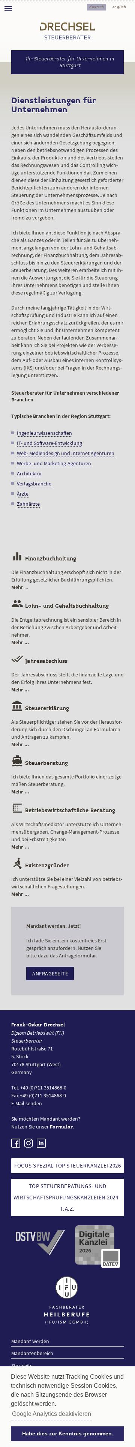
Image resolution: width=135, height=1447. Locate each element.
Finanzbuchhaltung (43, 558)
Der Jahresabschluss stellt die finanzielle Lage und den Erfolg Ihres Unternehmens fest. (67, 682)
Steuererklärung (40, 708)
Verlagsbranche (34, 483)
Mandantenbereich (32, 1353)
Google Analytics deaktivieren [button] (51, 1414)
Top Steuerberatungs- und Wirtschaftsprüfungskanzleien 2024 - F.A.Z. (68, 1197)
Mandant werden (30, 1341)
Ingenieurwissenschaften (44, 433)
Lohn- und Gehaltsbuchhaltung (60, 606)
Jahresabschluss (39, 661)
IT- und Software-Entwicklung (49, 443)
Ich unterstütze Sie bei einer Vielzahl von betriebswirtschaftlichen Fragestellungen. (66, 886)
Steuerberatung (39, 763)
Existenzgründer (40, 865)
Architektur (29, 473)
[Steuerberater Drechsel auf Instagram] (28, 1143)
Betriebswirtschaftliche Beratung (63, 810)
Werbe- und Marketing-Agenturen (54, 463)
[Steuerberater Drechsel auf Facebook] (15, 1143)
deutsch (96, 7)
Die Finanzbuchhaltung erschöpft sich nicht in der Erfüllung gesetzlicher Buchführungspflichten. (66, 580)
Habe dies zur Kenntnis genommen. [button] (67, 1433)
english (119, 7)
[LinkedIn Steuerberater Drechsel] (41, 1143)
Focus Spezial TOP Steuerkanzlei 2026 (67, 1165)
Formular (61, 1127)
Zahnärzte (28, 503)
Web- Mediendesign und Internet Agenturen (65, 453)
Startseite (22, 1365)
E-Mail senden (26, 1103)
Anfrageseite (50, 973)
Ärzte (22, 493)
